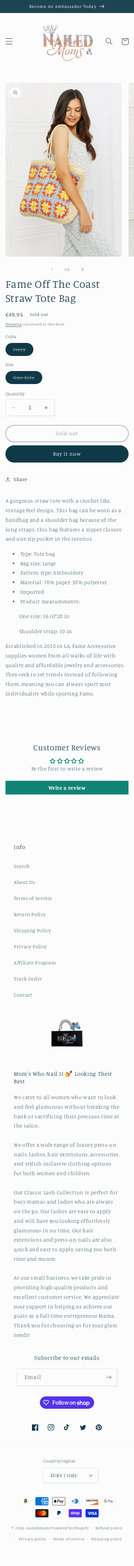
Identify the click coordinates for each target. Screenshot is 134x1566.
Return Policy (30, 914)
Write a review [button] (67, 787)
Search (22, 866)
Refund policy (109, 1528)
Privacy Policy (30, 946)
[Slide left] (51, 269)
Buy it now (67, 454)
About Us (24, 882)
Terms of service (69, 1539)
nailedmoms (38, 1528)
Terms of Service (33, 898)
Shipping (13, 324)
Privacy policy (32, 1539)
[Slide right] (82, 269)
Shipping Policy (32, 930)
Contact (23, 995)
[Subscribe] (108, 1377)
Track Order (28, 979)
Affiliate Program (35, 962)
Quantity (14, 393)
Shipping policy (106, 1539)
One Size (27, 379)
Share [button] (20, 479)
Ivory (23, 351)
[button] (9, 41)
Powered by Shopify (70, 1528)
